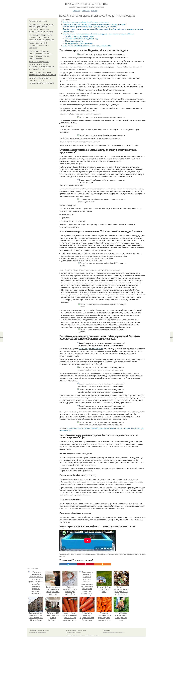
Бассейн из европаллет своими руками (79, 36)
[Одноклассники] (102, 564)
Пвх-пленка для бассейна (88, 554)
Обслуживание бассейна (74, 41)
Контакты (68, 630)
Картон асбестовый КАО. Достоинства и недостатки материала (38, 45)
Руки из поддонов (123, 554)
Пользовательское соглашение (79, 630)
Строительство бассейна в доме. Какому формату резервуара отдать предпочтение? (94, 24)
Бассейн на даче (100, 554)
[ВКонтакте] (68, 564)
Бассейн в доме (69, 554)
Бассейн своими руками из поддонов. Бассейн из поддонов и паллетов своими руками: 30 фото (98, 34)
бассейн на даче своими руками (91, 349)
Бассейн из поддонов (133, 554)
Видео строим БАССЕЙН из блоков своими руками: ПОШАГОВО (87, 46)
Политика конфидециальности (73, 632)
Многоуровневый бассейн (111, 554)
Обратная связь (106, 630)
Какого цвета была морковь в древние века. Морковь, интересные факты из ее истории (41, 80)
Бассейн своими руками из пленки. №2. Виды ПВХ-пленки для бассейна (90, 26)
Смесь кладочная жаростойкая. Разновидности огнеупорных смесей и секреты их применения (41, 37)
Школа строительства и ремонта (86, 3)
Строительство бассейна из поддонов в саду (81, 38)
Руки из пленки (77, 554)
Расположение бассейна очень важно (79, 43)
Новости (86, 10)
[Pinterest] (85, 564)
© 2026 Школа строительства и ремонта (39, 630)
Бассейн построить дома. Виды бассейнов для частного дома (86, 22)
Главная (76, 10)
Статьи (94, 10)
